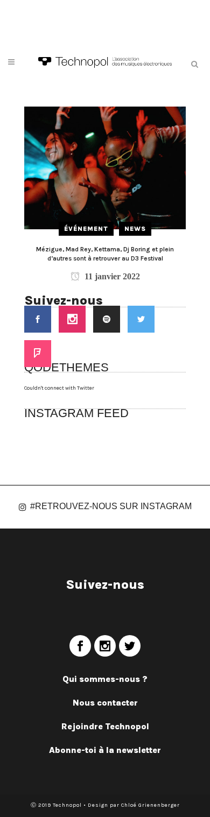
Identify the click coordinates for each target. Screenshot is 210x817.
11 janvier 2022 (111, 276)
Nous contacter (105, 703)
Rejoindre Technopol (105, 726)
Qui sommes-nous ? (105, 679)
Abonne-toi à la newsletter (105, 750)
